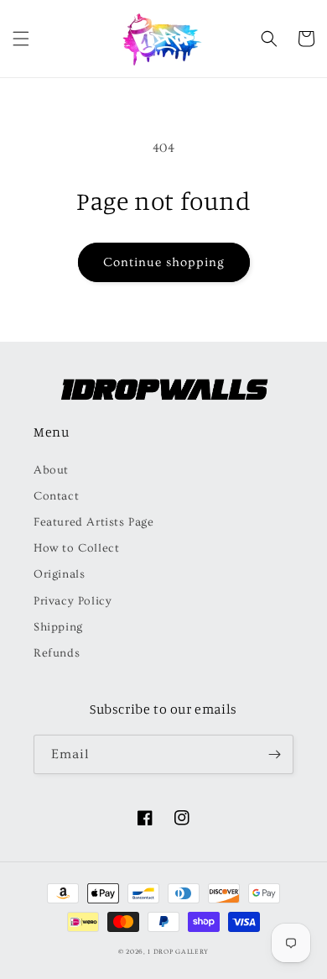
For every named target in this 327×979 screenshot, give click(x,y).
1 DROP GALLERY (178, 951)
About (51, 470)
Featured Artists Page (94, 522)
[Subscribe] (274, 754)
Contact (56, 496)
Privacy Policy (73, 601)
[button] (21, 38)
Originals (59, 574)
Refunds (57, 653)
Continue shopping (164, 262)
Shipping (58, 627)
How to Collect (76, 548)
